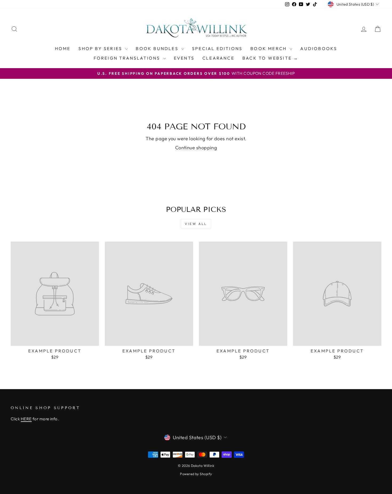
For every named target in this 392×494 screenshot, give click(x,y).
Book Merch (269, 48)
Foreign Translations (128, 58)
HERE (26, 418)
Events (184, 58)
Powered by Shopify (196, 474)
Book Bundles (158, 48)
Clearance (218, 58)
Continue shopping (196, 148)
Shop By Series (101, 48)
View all (196, 224)
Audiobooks (318, 48)
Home (63, 48)
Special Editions (217, 48)
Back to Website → (270, 58)
